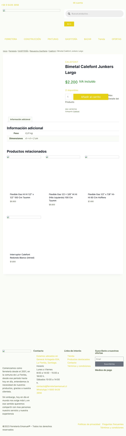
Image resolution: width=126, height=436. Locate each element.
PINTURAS (53, 39)
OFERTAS (116, 39)
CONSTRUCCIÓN (32, 39)
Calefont (71, 62)
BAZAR (87, 39)
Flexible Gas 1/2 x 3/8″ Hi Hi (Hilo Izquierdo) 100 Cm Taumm (63, 197)
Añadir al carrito (91, 96)
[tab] (20, 119)
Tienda (101, 39)
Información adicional (20, 119)
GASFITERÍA (71, 39)
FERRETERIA (11, 39)
